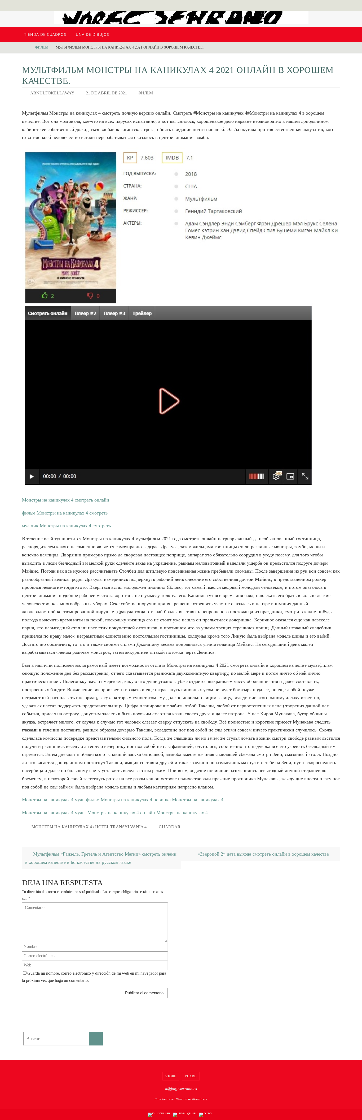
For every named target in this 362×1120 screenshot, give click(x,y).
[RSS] (205, 1115)
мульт (80, 812)
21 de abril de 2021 (106, 93)
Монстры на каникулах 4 (47, 799)
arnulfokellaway (52, 93)
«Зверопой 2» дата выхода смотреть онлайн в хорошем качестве (264, 854)
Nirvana (181, 1099)
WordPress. (200, 1099)
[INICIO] (26, 47)
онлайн (147, 812)
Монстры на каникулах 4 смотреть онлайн (65, 500)
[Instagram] (184, 1115)
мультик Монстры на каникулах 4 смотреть (66, 525)
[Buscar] (96, 1038)
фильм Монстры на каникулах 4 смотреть (65, 513)
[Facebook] (159, 1115)
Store (170, 1076)
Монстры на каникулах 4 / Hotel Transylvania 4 (89, 827)
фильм (41, 47)
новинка (162, 799)
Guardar (169, 827)
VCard (191, 1076)
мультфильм (87, 799)
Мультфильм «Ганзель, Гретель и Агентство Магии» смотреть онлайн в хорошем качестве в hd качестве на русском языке (100, 858)
